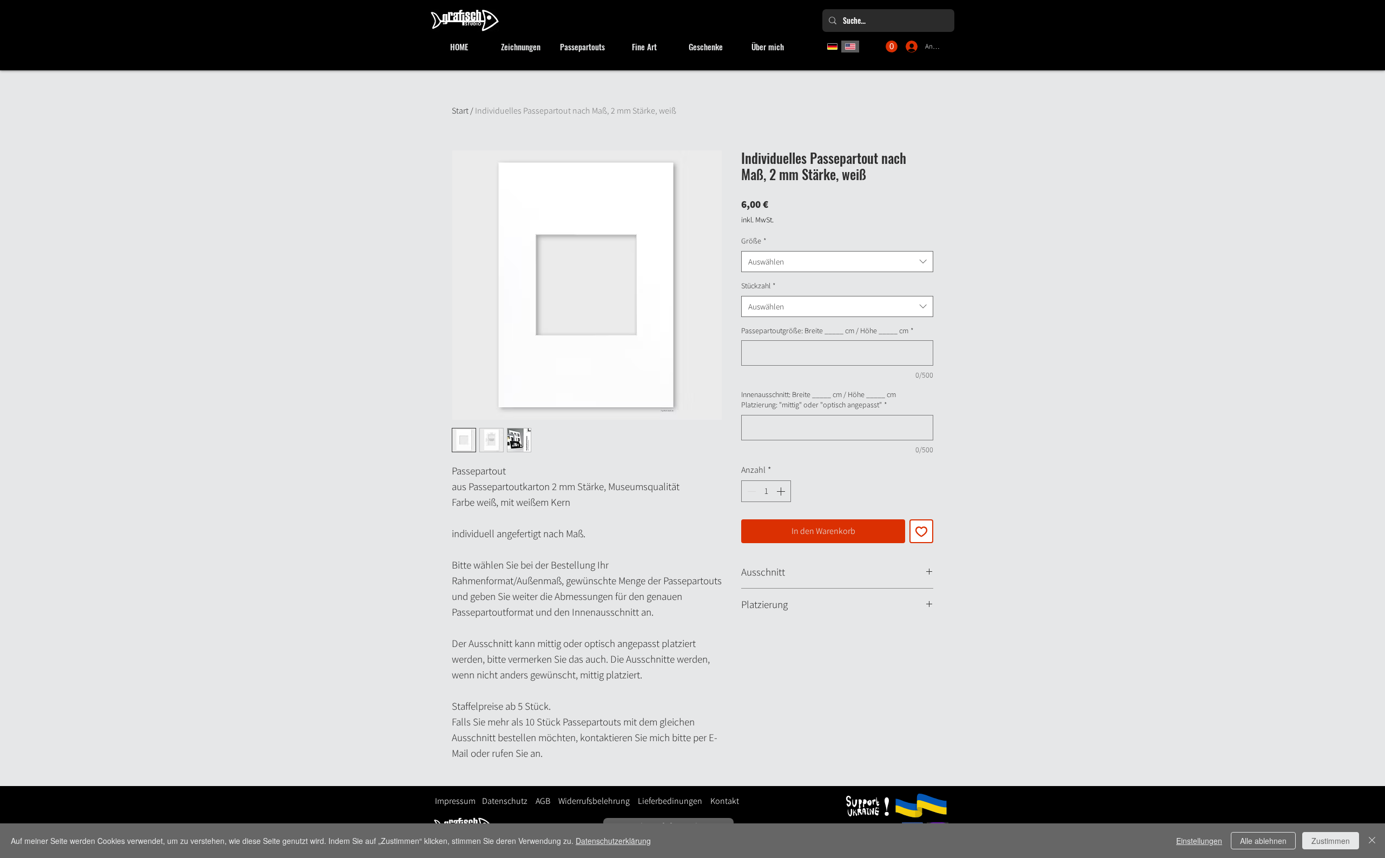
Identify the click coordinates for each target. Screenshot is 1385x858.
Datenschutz (504, 801)
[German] (832, 46)
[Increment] (781, 491)
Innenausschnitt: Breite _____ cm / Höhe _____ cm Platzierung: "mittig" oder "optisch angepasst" (818, 400)
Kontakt (724, 801)
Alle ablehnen (1263, 840)
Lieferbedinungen (666, 801)
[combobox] (837, 261)
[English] (850, 46)
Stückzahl (758, 286)
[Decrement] (750, 491)
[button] (892, 46)
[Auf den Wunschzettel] (921, 531)
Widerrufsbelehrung (594, 801)
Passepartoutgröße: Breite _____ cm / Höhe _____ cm (827, 330)
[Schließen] (1372, 840)
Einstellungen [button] (1199, 840)
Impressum (455, 801)
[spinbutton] (766, 491)
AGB (543, 801)
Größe (754, 241)
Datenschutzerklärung (613, 840)
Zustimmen (1330, 840)
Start (460, 110)
